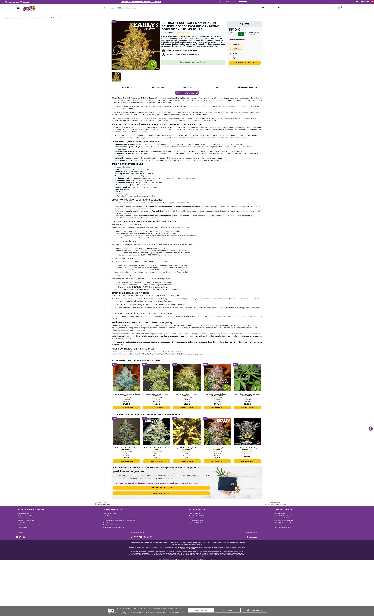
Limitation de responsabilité (283, 520)
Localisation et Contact (25, 515)
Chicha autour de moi (25, 527)
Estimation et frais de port (197, 515)
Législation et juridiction (282, 522)
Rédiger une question (161, 488)
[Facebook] (17, 537)
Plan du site (192, 525)
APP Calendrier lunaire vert (112, 525)
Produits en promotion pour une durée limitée (119, 520)
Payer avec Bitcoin (194, 522)
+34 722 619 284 (27, 2)
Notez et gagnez (168, 33)
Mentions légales (279, 513)
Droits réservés (279, 525)
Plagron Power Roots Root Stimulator (138, 236)
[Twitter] (20, 537)
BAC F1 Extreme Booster (134, 268)
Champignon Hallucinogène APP (114, 527)
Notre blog (106, 515)
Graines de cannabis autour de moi (29, 525)
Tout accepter (201, 610)
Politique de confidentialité (283, 515)
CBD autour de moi (24, 522)
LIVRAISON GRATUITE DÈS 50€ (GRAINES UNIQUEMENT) (141, 2)
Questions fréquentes (195, 518)
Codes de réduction (109, 518)
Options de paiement (195, 520)
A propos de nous (23, 513)
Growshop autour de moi (26, 518)
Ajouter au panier (245, 63)
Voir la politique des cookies (136, 614)
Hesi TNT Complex (135, 250)
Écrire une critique (161, 493)
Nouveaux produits (109, 513)
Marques (106, 522)
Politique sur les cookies (282, 518)
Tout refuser (227, 610)
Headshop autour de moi (26, 520)
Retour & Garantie (194, 513)
